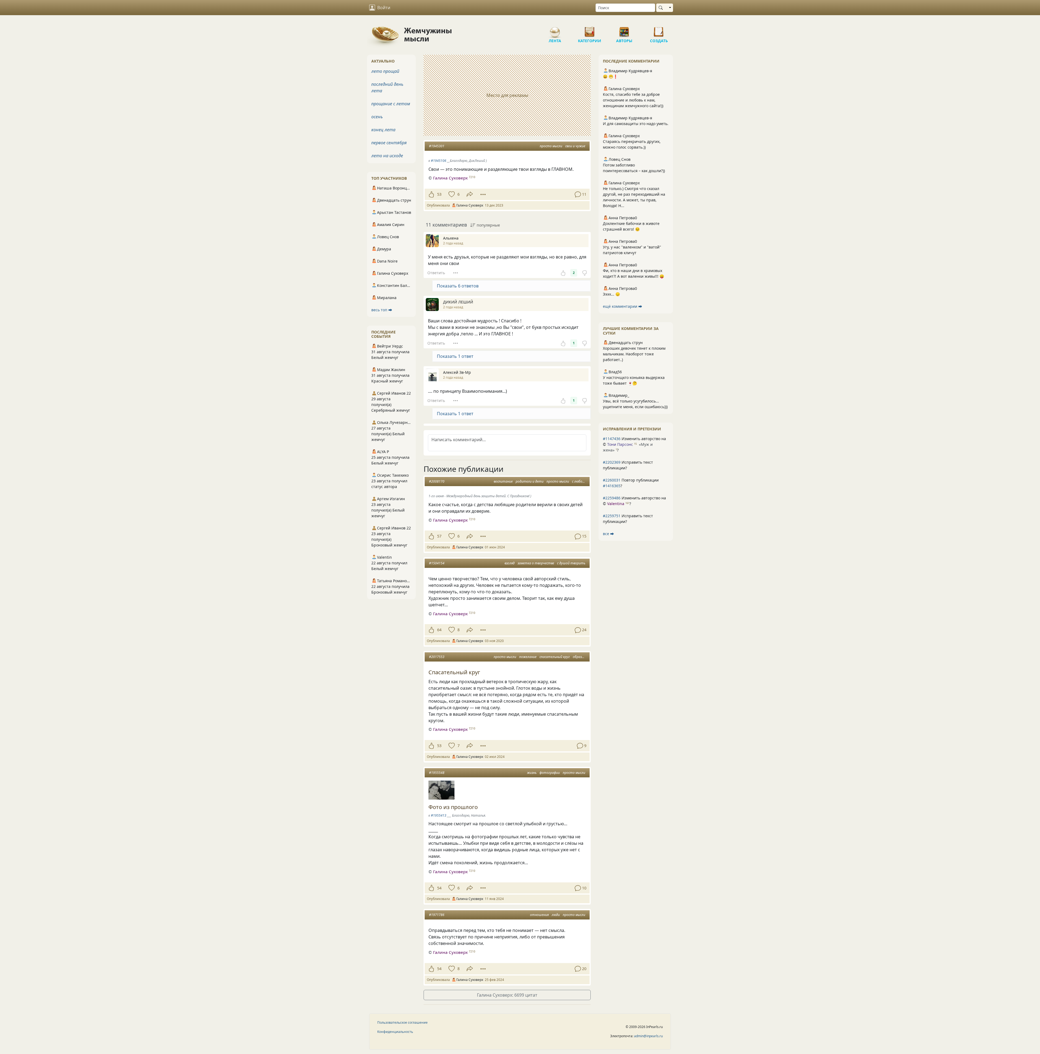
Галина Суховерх (450, 178)
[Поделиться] (469, 194)
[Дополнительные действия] (483, 194)
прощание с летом (390, 104)
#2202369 (611, 462)
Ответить (436, 272)
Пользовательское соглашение (402, 1022)
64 (439, 629)
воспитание (503, 481)
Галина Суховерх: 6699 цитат (507, 995)
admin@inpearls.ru (648, 1036)
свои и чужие (575, 146)
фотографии (550, 772)
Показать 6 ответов (458, 286)
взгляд (510, 563)
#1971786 (436, 914)
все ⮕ (608, 533)
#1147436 (611, 438)
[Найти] (661, 8)
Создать (659, 30)
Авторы (624, 30)
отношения (539, 914)
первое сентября (389, 143)
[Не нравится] (584, 273)
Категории (590, 30)
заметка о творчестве (536, 563)
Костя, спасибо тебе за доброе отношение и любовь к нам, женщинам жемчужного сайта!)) (633, 100)
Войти (383, 8)
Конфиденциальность (395, 1031)
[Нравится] (431, 194)
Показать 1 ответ (455, 356)
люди (556, 914)
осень (377, 117)
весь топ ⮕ (381, 309)
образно (579, 656)
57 (439, 536)
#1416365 (611, 485)
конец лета (383, 130)
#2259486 (611, 497)
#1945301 (436, 146)
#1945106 (438, 160)
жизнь (532, 772)
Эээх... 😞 (611, 294)
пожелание (528, 656)
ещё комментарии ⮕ (622, 306)
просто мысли (551, 146)
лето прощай (385, 71)
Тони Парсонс (620, 444)
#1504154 (436, 563)
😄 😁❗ (610, 76)
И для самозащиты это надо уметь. (635, 123)
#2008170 (436, 481)
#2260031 (611, 480)
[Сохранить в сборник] (451, 194)
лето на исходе (387, 156)
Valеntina (615, 503)
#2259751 (611, 515)
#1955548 (436, 772)
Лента (555, 30)
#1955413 (438, 815)
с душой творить (571, 563)
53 (439, 194)
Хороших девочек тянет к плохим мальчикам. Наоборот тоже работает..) (634, 354)
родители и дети (530, 481)
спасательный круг (555, 656)
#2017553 (436, 656)
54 (439, 888)
